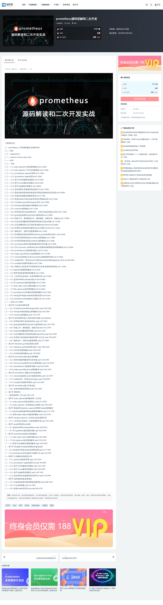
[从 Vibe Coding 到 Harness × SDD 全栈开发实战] (102, 577)
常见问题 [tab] (23, 60)
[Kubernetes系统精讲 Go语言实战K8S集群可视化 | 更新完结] (15, 578)
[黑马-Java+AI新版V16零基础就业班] (73, 577)
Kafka (27, 505)
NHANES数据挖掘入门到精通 (134, 146)
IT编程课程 (59, 23)
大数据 (44, 505)
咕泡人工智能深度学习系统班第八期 (136, 179)
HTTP (8, 505)
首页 (24, 5)
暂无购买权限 (139, 99)
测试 (51, 505)
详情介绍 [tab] (10, 60)
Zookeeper (35, 505)
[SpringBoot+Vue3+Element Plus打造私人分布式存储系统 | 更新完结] (44, 577)
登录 (158, 5)
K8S (20, 505)
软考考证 (66, 5)
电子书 (75, 5)
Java (14, 505)
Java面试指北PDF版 (130, 150)
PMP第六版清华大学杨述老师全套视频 (137, 175)
